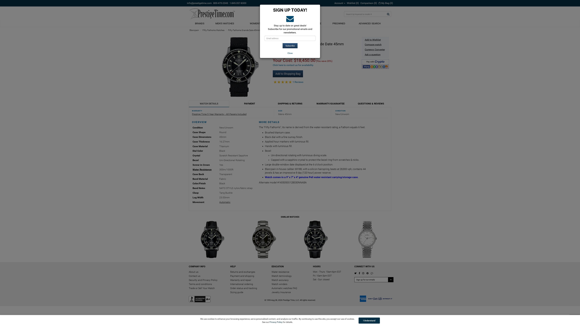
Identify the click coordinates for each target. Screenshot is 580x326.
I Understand (369, 320)
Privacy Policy (275, 322)
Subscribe (290, 46)
